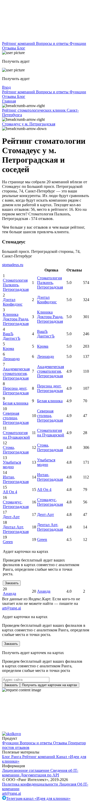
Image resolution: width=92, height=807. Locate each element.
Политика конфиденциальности (30, 784)
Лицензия (68, 784)
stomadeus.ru (12, 265)
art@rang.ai (11, 793)
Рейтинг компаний (19, 43)
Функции (78, 43)
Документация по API (39, 775)
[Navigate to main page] (40, 39)
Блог (21, 48)
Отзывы (9, 48)
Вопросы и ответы (53, 43)
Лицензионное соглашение (26, 770)
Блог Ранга (12, 756)
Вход (6, 87)
